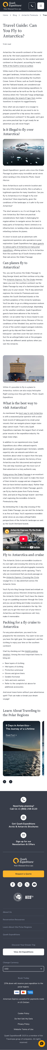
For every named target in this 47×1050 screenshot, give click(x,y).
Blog (15, 15)
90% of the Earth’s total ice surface (18, 66)
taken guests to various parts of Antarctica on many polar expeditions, (23, 247)
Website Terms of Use (23, 1029)
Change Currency (10, 962)
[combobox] (23, 969)
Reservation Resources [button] (14, 919)
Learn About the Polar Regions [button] (17, 927)
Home (5, 15)
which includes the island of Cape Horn (19, 98)
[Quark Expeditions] (12, 6)
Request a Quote (23, 874)
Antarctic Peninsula (30, 15)
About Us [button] (7, 912)
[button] (41, 1043)
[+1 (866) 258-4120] (32, 5)
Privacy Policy (23, 1024)
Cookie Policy (23, 1013)
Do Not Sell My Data (23, 1018)
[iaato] (18, 900)
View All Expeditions (23, 952)
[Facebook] (12, 884)
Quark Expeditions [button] (11, 934)
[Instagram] (19, 884)
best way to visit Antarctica (31, 413)
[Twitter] (27, 884)
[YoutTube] (34, 884)
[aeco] (29, 898)
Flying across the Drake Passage (17, 474)
